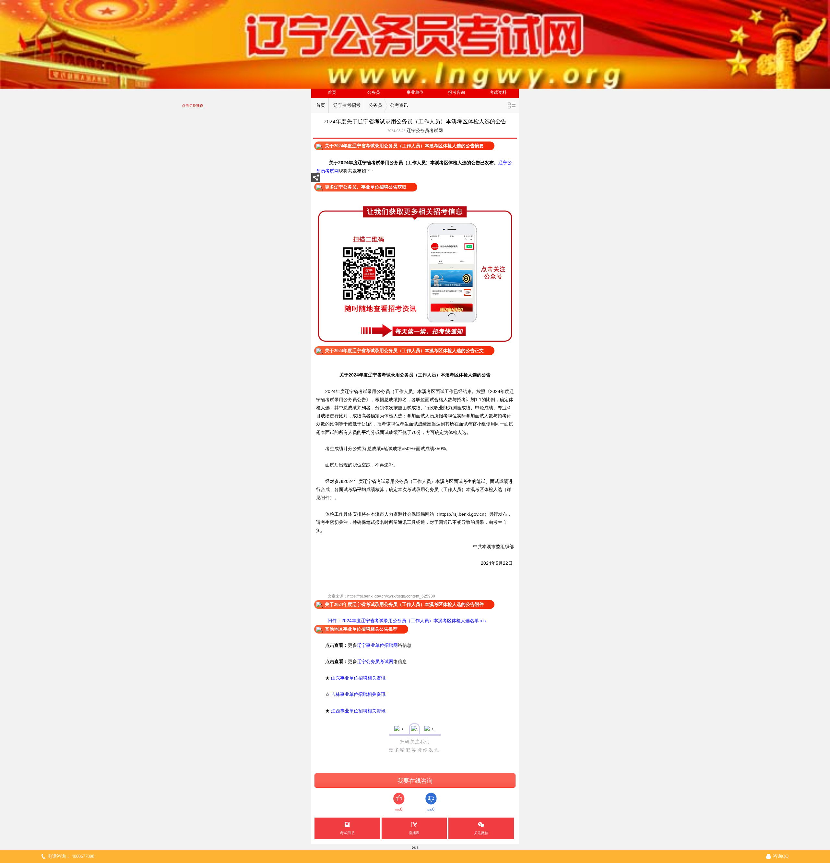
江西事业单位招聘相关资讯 (358, 710)
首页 (332, 92)
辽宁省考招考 (347, 105)
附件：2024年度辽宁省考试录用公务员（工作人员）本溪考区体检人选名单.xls (406, 620)
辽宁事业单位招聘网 (377, 645)
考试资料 (498, 92)
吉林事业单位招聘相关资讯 (358, 694)
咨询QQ (780, 856)
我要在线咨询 (415, 781)
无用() (431, 809)
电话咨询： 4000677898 (71, 856)
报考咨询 (456, 92)
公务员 (373, 92)
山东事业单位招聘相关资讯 (358, 678)
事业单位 (415, 92)
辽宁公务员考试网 (425, 130)
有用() (399, 809)
